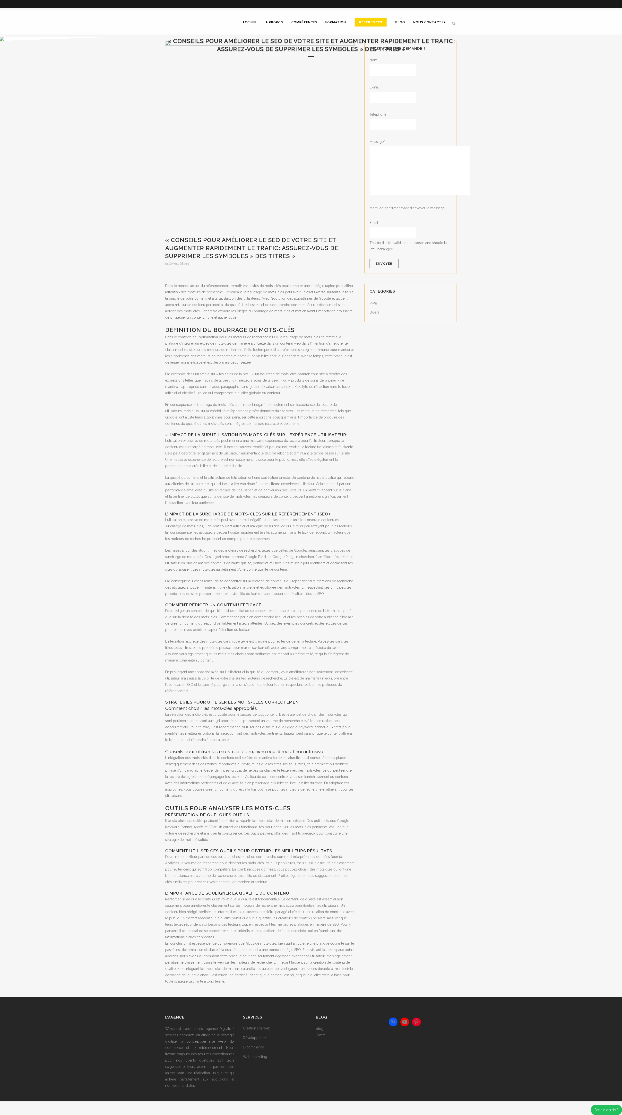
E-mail (375, 87)
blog (373, 303)
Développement (255, 1038)
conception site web (206, 1041)
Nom (374, 60)
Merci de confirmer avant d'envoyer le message (407, 208)
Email (374, 223)
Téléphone (378, 114)
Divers (174, 263)
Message (377, 142)
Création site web (256, 1028)
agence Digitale (218, 1029)
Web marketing (255, 1057)
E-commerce (253, 1047)
